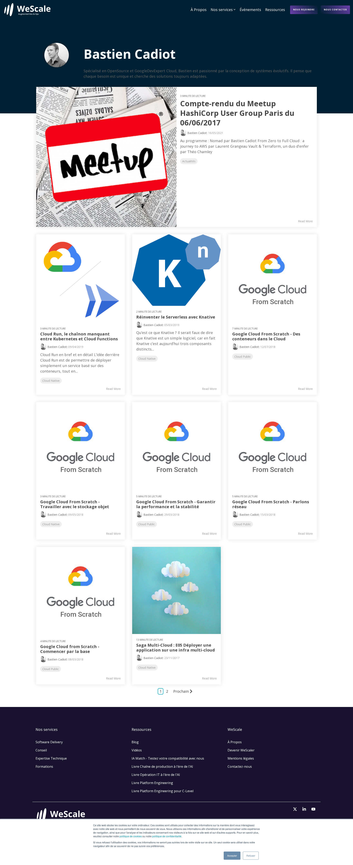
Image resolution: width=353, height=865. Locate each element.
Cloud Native (51, 381)
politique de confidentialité (166, 836)
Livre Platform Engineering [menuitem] (152, 783)
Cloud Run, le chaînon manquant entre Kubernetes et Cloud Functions (79, 336)
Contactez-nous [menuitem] (240, 766)
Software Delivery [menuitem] (49, 742)
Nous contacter (335, 9)
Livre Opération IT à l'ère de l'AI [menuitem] (156, 774)
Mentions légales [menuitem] (241, 758)
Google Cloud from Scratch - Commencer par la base (69, 649)
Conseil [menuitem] (41, 750)
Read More (305, 221)
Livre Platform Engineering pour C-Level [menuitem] (162, 791)
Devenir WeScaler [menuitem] (241, 750)
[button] (295, 809)
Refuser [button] (250, 855)
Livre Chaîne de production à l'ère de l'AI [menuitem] (162, 766)
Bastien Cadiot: (197, 133)
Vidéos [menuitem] (137, 750)
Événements (250, 9)
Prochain (181, 691)
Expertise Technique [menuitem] (51, 758)
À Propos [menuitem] (235, 742)
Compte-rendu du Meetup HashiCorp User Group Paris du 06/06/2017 (237, 113)
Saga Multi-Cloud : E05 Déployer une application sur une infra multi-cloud (175, 647)
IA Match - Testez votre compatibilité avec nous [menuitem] (168, 758)
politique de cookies (131, 836)
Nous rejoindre (304, 9)
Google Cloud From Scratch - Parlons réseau (270, 504)
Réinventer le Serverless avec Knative (175, 317)
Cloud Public (242, 356)
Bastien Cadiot (57, 347)
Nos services (222, 9)
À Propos (199, 9)
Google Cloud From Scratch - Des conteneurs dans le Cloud (266, 336)
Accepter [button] (232, 855)
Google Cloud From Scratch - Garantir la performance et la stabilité (176, 504)
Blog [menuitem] (135, 742)
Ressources (275, 9)
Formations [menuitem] (44, 766)
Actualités (188, 161)
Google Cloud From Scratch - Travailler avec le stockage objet (74, 504)
